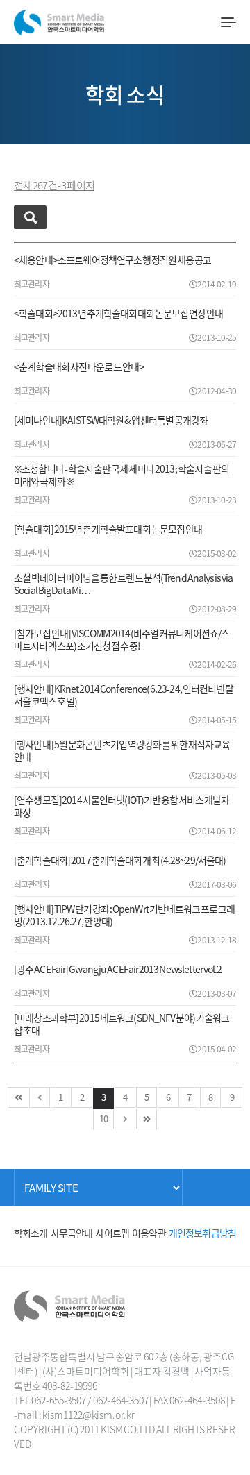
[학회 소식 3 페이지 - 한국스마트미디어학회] (59, 20)
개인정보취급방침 (202, 1233)
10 (103, 1118)
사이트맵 (112, 1233)
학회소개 (31, 1233)
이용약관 (149, 1233)
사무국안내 (72, 1233)
